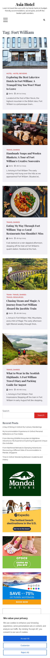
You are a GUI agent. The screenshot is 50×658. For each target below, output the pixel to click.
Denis (10, 94)
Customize (25, 645)
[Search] (44, 20)
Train (9, 295)
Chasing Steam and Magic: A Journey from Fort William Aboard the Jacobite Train (23, 304)
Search (6, 411)
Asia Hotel (25, 4)
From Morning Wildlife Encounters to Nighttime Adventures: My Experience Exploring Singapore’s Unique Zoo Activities (25, 440)
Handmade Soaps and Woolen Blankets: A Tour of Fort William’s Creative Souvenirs (23, 157)
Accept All (25, 639)
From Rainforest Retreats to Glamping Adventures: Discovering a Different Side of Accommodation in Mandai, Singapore (22, 450)
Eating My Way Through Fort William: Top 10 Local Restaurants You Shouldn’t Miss (24, 229)
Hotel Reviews (20, 73)
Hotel (9, 73)
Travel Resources (14, 297)
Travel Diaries (13, 150)
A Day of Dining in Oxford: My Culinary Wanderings (22, 427)
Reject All (25, 652)
